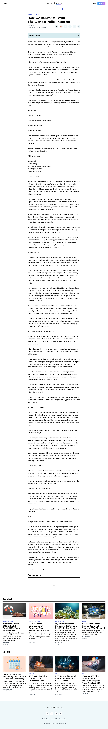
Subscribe (101, 3)
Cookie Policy (45, 718)
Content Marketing (33, 14)
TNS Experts (31, 25)
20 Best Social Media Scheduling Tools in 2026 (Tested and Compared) (14, 676)
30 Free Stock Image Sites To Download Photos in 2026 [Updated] (93, 625)
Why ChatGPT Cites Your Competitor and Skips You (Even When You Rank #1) (91, 679)
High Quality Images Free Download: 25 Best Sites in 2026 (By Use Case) (66, 625)
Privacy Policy (54, 718)
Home (39, 9)
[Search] (8, 3)
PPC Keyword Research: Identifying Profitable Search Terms (66, 678)
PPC (56, 673)
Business (84, 621)
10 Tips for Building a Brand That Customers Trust (38, 678)
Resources (67, 9)
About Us (46, 9)
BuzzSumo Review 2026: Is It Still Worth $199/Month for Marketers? (11, 627)
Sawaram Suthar (86, 636)
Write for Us (62, 718)
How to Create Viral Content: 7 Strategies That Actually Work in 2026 (39, 627)
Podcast (59, 9)
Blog (52, 9)
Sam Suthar (6, 642)
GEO (83, 673)
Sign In (94, 3)
